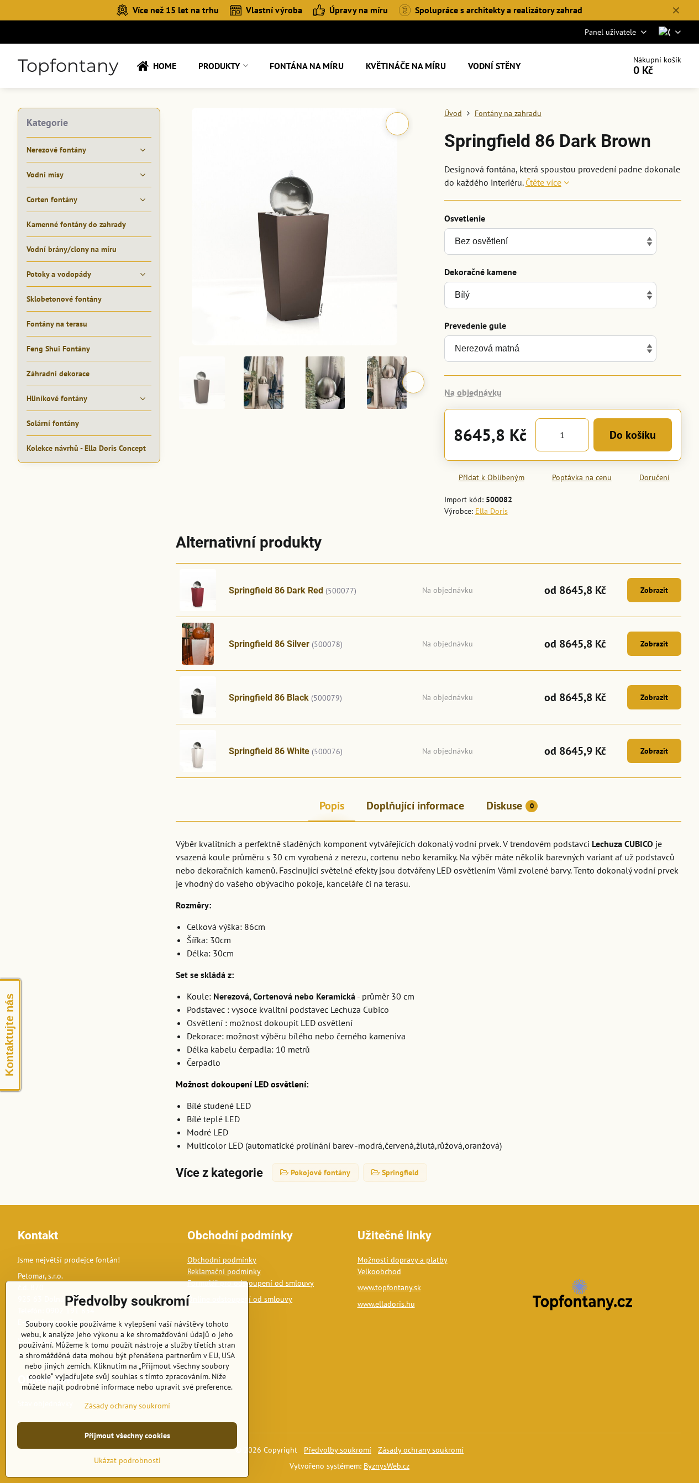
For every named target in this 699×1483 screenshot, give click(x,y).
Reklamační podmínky (224, 1271)
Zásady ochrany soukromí (421, 1450)
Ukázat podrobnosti (127, 1460)
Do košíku (632, 435)
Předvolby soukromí (337, 1450)
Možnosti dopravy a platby (403, 1260)
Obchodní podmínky (221, 1260)
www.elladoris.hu (386, 1304)
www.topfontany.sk (389, 1287)
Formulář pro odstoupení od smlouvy (250, 1283)
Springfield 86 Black (269, 697)
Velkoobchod (379, 1271)
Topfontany (68, 66)
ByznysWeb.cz (386, 1466)
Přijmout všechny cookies (127, 1435)
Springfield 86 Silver (269, 644)
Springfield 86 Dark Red (276, 590)
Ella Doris (491, 511)
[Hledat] (585, 65)
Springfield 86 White (269, 751)
